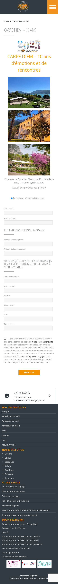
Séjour (8, 457)
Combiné (9, 470)
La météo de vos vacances (14, 556)
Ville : (6, 314)
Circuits (8, 453)
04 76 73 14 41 (25, 397)
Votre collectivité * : (11, 277)
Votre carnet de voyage (13, 486)
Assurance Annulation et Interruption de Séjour (25, 510)
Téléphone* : (9, 324)
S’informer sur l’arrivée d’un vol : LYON (20, 540)
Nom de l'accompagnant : (14, 240)
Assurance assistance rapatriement (19, 515)
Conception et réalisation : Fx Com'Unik (29, 578)
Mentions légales (10, 505)
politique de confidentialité (41, 341)
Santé (5, 532)
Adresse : (7, 295)
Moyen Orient (8, 444)
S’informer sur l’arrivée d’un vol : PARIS (21, 536)
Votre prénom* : (10, 218)
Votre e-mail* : (9, 286)
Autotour (9, 478)
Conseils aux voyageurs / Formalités (19, 524)
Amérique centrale (11, 416)
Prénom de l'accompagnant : (15, 249)
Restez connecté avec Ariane (16, 548)
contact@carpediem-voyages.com (34, 356)
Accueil (6, 21)
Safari (8, 466)
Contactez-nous (22, 393)
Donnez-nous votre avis (13, 491)
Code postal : (9, 305)
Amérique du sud (10, 421)
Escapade (9, 462)
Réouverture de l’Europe (13, 528)
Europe (5, 435)
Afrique (5, 411)
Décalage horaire (10, 552)
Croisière (9, 474)
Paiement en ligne (11, 496)
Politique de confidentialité (15, 500)
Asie (4, 430)
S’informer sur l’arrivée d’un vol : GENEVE (22, 544)
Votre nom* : (9, 209)
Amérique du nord (11, 425)
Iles (3, 440)
